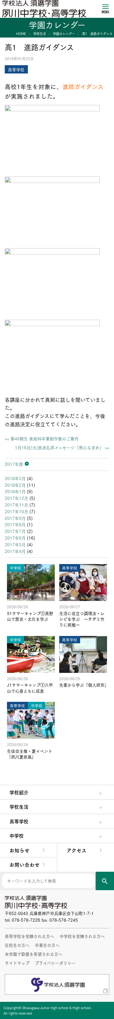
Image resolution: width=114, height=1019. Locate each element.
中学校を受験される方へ (82, 936)
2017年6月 (15, 537)
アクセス (77, 850)
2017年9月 (15, 518)
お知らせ (20, 850)
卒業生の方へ (47, 945)
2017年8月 (15, 524)
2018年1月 (15, 491)
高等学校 (19, 821)
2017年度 (14, 464)
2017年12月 (16, 498)
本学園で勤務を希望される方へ (33, 954)
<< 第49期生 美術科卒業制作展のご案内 (42, 438)
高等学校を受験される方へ (29, 936)
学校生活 (19, 806)
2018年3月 (15, 478)
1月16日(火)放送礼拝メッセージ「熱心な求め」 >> (62, 447)
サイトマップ (17, 963)
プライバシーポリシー (55, 963)
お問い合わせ (25, 864)
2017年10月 (16, 511)
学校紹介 (19, 792)
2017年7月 (15, 531)
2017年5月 (15, 544)
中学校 (17, 835)
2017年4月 (15, 551)
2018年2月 (15, 485)
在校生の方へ (17, 945)
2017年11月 (16, 504)
